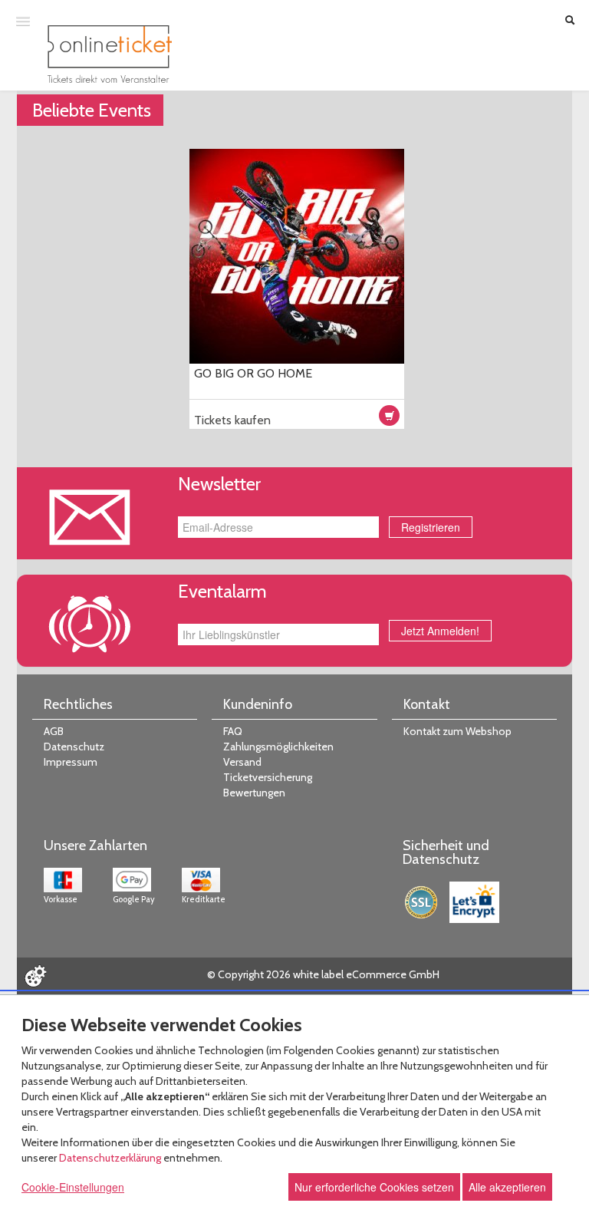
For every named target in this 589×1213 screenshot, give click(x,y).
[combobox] (278, 634)
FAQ (232, 731)
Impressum (70, 762)
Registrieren (430, 527)
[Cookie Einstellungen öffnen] (35, 976)
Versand (242, 762)
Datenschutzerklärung (110, 1158)
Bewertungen (254, 792)
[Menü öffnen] (23, 20)
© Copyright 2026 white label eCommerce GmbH (323, 974)
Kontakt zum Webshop (457, 731)
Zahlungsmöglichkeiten (278, 746)
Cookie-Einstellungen (72, 1187)
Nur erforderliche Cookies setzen (374, 1187)
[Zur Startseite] (109, 54)
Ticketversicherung (267, 777)
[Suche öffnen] (570, 21)
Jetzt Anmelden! (440, 630)
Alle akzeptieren (507, 1187)
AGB (54, 731)
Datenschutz (74, 746)
